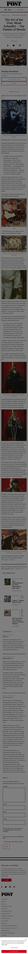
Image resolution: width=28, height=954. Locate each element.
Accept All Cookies (14, 951)
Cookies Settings (14, 947)
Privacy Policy (4, 944)
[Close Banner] (26, 939)
